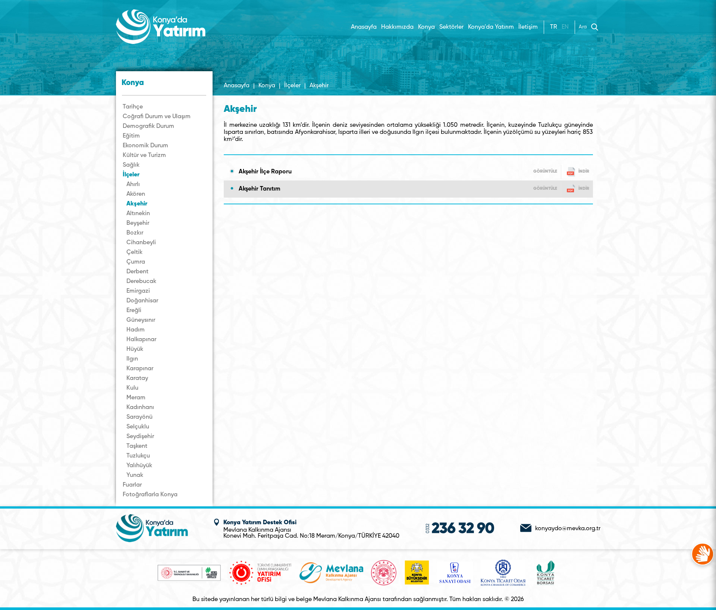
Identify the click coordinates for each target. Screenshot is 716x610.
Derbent (137, 272)
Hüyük (134, 349)
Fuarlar (132, 485)
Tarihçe (133, 107)
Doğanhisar (142, 301)
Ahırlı (133, 185)
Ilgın (132, 359)
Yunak (134, 475)
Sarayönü (139, 417)
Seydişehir (140, 437)
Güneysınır (140, 320)
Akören (135, 194)
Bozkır (134, 233)
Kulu (132, 388)
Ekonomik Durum (145, 146)
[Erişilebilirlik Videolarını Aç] (702, 554)
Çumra (135, 262)
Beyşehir (137, 223)
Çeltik (134, 252)
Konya (266, 86)
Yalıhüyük (139, 466)
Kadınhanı (140, 408)
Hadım (135, 330)
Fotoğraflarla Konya (150, 495)
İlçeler (131, 175)
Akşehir (136, 204)
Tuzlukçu (138, 456)
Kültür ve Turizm (144, 155)
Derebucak (141, 281)
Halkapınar (141, 340)
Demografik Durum (148, 126)
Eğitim (131, 136)
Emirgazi (138, 291)
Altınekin (138, 214)
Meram (135, 398)
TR (553, 27)
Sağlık (131, 165)
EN (565, 27)
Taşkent (136, 446)
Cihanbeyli (141, 243)
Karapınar (139, 369)
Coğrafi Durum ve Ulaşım (157, 117)
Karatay (137, 378)
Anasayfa (364, 27)
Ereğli (133, 311)
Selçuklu (137, 427)
